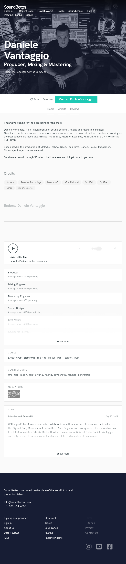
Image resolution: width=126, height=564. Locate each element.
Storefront (50, 518)
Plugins (91, 11)
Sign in (29, 15)
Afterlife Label (71, 182)
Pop (59, 357)
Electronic (29, 357)
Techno (67, 357)
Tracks (60, 11)
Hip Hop (41, 357)
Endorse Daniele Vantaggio (24, 206)
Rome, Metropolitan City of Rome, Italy (26, 72)
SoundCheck (75, 11)
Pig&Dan (104, 182)
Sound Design (16, 308)
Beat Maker (14, 320)
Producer (13, 272)
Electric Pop (15, 357)
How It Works (45, 11)
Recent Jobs (26, 11)
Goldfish (89, 182)
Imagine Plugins (13, 15)
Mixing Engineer (17, 284)
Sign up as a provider (16, 518)
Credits (62, 109)
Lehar (9, 188)
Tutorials (90, 523)
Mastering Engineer (19, 296)
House (51, 357)
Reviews (74, 109)
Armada (10, 182)
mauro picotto (25, 188)
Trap (76, 357)
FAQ (6, 537)
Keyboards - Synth (18, 332)
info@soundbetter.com (17, 502)
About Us (9, 528)
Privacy (89, 528)
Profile (50, 109)
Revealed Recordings (31, 182)
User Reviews (11, 533)
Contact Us (91, 533)
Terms (88, 518)
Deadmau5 (52, 182)
